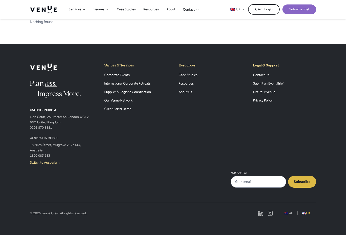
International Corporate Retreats (127, 83)
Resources (151, 9)
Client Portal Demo (117, 109)
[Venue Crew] (43, 67)
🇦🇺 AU (288, 213)
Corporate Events (117, 75)
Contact (189, 10)
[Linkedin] (261, 213)
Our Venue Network (118, 100)
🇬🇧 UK (306, 213)
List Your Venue (264, 92)
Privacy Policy (263, 100)
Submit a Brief (299, 9)
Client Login (264, 9)
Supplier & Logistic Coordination (127, 92)
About (170, 9)
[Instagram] (270, 213)
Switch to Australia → (45, 163)
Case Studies (126, 9)
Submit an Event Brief (268, 83)
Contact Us (261, 75)
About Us (185, 92)
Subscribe (302, 181)
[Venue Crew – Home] (43, 9)
